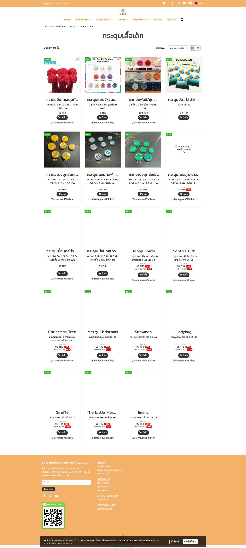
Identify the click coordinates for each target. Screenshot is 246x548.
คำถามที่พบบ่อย (140, 19)
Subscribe (49, 489)
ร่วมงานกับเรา (104, 490)
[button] (182, 19)
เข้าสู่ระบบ (47, 3)
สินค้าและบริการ (104, 19)
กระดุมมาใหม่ (103, 473)
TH (199, 3)
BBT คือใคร (103, 483)
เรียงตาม (162, 48)
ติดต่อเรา (171, 19)
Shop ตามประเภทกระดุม (109, 470)
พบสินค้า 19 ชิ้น (52, 48)
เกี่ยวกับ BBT (82, 19)
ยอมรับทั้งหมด (190, 541)
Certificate (103, 499)
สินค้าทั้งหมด (103, 466)
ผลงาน (122, 19)
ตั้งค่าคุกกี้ (175, 541)
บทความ (158, 19)
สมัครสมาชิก (61, 3)
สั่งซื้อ (63, 117)
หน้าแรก (67, 19)
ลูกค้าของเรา (103, 486)
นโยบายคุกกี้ (67, 543)
